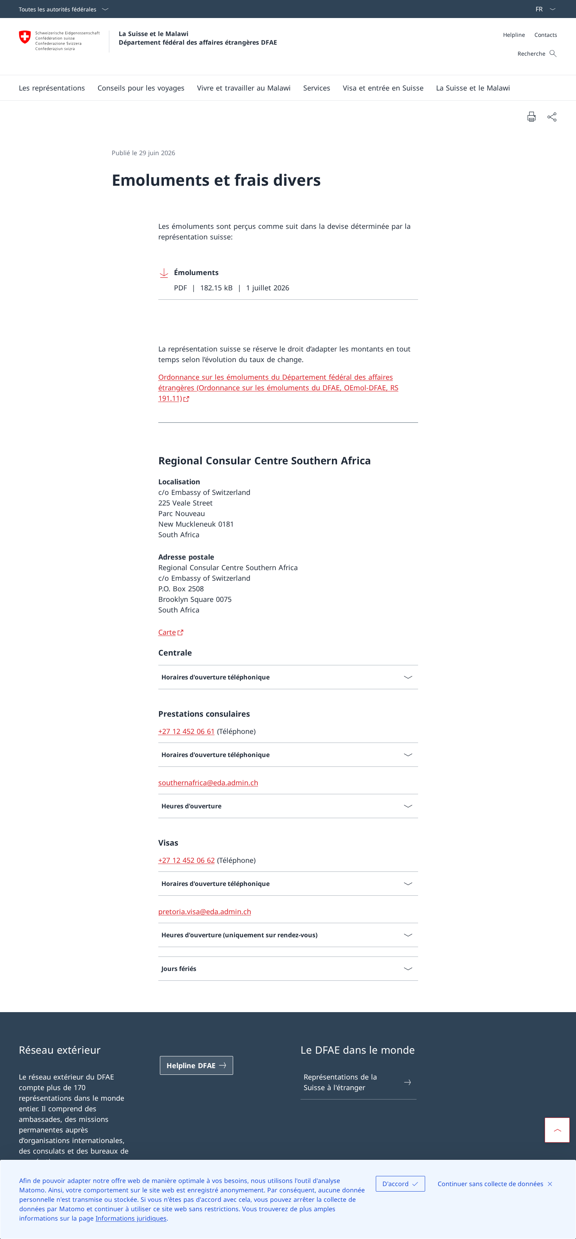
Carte (167, 632)
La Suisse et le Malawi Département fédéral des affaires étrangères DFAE (198, 38)
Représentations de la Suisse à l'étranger (340, 1082)
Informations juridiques (131, 1218)
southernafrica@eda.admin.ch (208, 782)
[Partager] (552, 116)
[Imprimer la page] (531, 116)
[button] (52, 87)
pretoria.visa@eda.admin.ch (204, 911)
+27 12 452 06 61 (186, 731)
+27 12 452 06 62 (186, 860)
